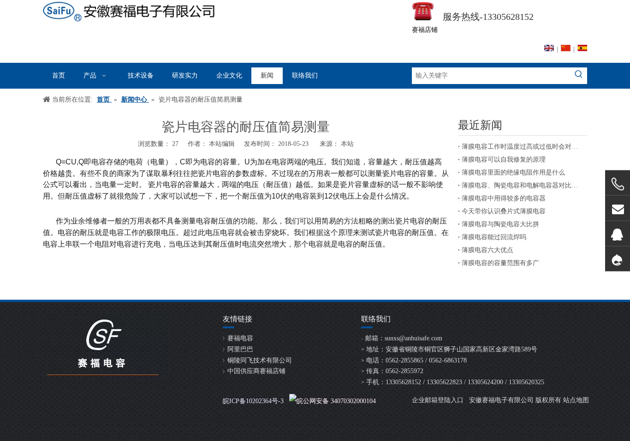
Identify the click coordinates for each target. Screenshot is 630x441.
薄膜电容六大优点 (487, 250)
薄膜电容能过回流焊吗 (494, 237)
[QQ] (617, 233)
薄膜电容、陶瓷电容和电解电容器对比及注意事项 (522, 185)
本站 (347, 143)
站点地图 (576, 400)
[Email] (617, 208)
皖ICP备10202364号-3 (253, 401)
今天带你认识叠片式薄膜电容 (504, 211)
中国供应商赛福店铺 (256, 371)
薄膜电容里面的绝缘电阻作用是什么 (513, 172)
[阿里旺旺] (617, 259)
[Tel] (617, 184)
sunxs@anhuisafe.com (413, 338)
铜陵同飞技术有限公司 (259, 360)
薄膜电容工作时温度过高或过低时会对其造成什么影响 (522, 146)
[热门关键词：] (579, 75)
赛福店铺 (425, 29)
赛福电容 (240, 338)
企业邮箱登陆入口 (438, 400)
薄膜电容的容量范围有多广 (500, 263)
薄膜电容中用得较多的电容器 (504, 198)
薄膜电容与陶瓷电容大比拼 (500, 224)
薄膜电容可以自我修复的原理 (504, 159)
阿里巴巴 (240, 349)
